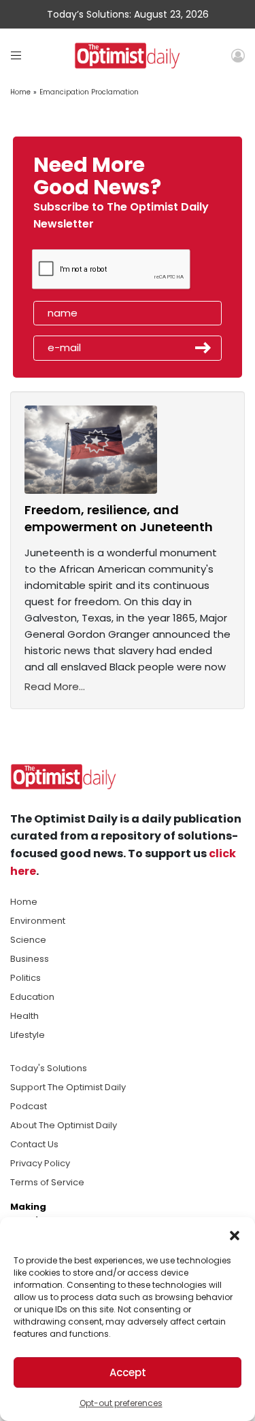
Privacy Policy (40, 1163)
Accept (127, 1372)
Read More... (54, 686)
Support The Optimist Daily (68, 1087)
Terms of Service (47, 1182)
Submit (203, 348)
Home (20, 92)
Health (24, 1015)
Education (32, 996)
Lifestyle (27, 1034)
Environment (37, 920)
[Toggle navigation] (16, 55)
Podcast (28, 1106)
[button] (234, 1234)
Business (29, 958)
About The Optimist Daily (63, 1125)
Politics (25, 977)
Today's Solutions (48, 1068)
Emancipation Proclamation (89, 92)
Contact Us (34, 1144)
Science (28, 939)
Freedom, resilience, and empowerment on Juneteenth (118, 518)
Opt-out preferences (121, 1403)
